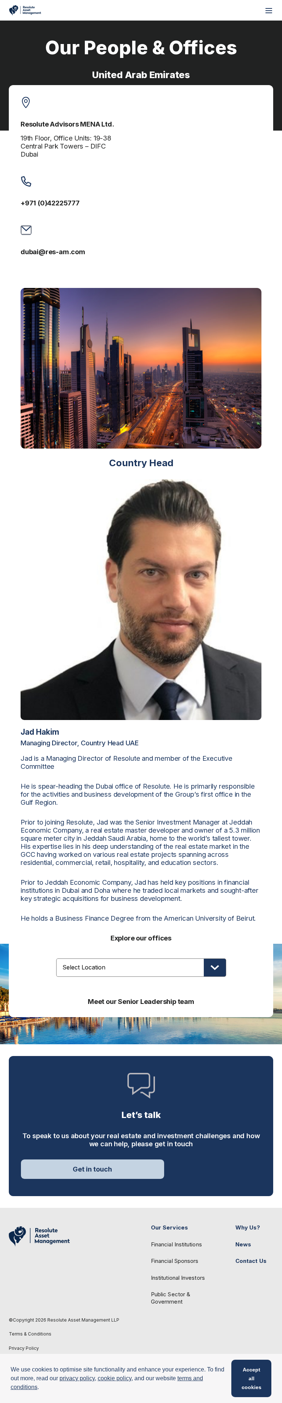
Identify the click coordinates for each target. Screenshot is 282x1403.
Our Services (169, 1227)
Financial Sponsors (174, 1260)
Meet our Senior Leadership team (141, 1001)
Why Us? (247, 1227)
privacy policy (77, 1378)
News (243, 1244)
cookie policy (114, 1378)
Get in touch (92, 1169)
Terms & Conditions (30, 1334)
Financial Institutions (176, 1244)
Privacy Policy (24, 1348)
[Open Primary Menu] (268, 10)
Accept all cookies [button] (251, 1378)
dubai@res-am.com (53, 252)
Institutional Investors (178, 1277)
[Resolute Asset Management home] (25, 10)
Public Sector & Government (170, 1298)
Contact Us (251, 1260)
